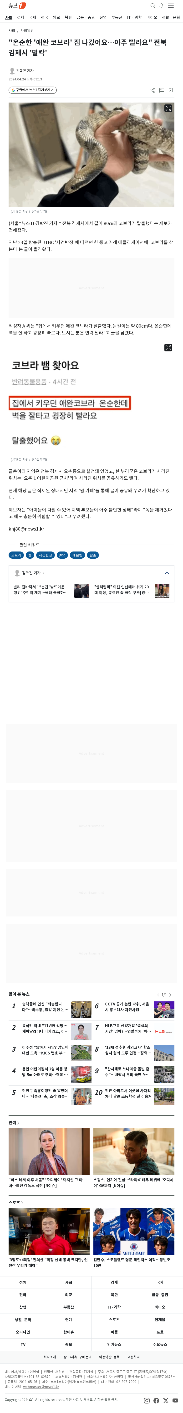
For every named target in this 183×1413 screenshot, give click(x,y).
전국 (22, 1294)
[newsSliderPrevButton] (158, 995)
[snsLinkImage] (147, 1400)
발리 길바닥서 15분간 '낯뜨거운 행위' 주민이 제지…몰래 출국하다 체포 (40, 590)
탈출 (93, 555)
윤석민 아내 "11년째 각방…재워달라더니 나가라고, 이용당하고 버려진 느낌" (45, 1031)
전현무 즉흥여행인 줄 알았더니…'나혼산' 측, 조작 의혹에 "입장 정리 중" (45, 1096)
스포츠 (14, 1203)
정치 (22, 1282)
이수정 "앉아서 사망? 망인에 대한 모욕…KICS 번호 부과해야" (45, 1053)
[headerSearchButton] (153, 5)
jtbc (62, 555)
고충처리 (133, 1357)
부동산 (68, 1307)
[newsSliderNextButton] (170, 995)
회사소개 (50, 1357)
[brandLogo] (17, 5)
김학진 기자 (25, 71)
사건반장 (45, 555)
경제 (114, 1282)
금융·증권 (160, 1294)
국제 (160, 1282)
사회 (12, 30)
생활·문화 (23, 1319)
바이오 (160, 1307)
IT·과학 (114, 1307)
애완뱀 (77, 555)
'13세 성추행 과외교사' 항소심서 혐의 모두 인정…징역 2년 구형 (128, 1053)
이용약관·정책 (109, 1357)
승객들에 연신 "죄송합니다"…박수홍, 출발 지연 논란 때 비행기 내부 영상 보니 (45, 1010)
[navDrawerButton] (170, 5)
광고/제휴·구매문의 (78, 1357)
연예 (12, 1122)
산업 (22, 1307)
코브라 (16, 555)
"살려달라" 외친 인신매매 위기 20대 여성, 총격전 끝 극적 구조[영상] (121, 590)
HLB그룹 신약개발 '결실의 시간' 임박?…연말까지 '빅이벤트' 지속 (128, 1031)
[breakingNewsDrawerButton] (161, 5)
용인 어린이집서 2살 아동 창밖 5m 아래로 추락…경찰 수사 (45, 1075)
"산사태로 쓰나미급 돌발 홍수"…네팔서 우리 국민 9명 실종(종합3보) (127, 1075)
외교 (68, 1294)
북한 (114, 1294)
